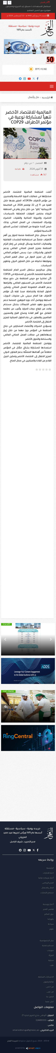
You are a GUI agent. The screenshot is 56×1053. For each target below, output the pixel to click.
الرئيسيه (46, 98)
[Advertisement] (28, 403)
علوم (51, 929)
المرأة (51, 956)
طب (52, 965)
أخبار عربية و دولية (46, 878)
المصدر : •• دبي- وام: (33, 163)
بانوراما (51, 919)
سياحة (51, 924)
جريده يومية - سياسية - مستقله (22, 835)
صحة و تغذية (48, 946)
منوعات (50, 951)
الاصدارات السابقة (46, 977)
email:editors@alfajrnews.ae (26, 1030)
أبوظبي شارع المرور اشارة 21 (34, 1016)
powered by (20, 1048)
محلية (51, 961)
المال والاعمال (47, 888)
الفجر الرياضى (48, 883)
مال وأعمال (33, 97)
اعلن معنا (49, 1002)
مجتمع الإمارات (47, 893)
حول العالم (49, 914)
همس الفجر (48, 909)
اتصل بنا (50, 997)
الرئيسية (50, 868)
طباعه (18, 169)
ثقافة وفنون (48, 982)
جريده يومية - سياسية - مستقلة (24, 28)
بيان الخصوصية (47, 941)
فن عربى (50, 992)
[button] (51, 639)
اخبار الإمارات (48, 873)
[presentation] (5, 2)
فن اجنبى (50, 987)
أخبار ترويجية (48, 904)
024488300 (41, 1020)
